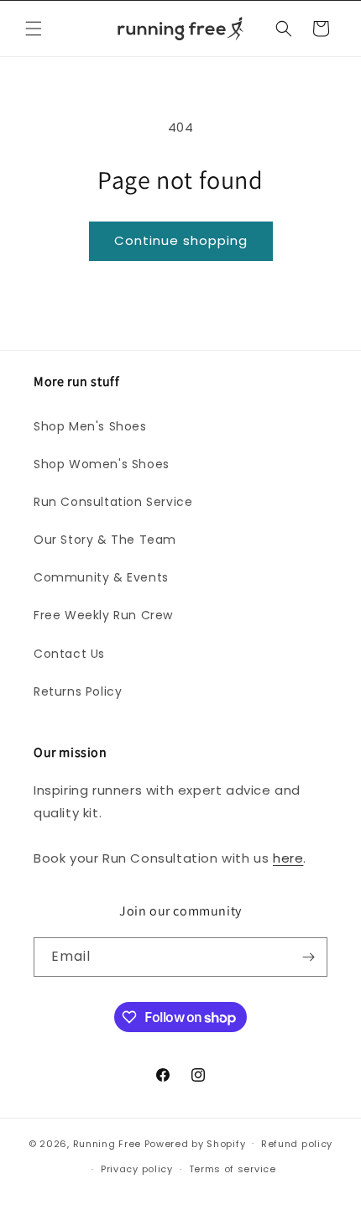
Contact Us (69, 653)
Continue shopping (181, 240)
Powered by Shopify (195, 1143)
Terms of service (232, 1169)
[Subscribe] (308, 957)
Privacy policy (137, 1169)
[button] (33, 28)
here (288, 858)
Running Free (107, 1143)
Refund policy (296, 1143)
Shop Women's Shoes (102, 464)
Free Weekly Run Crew (103, 615)
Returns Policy (78, 691)
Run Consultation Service (113, 501)
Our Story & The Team (105, 539)
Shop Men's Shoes (90, 426)
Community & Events (101, 577)
